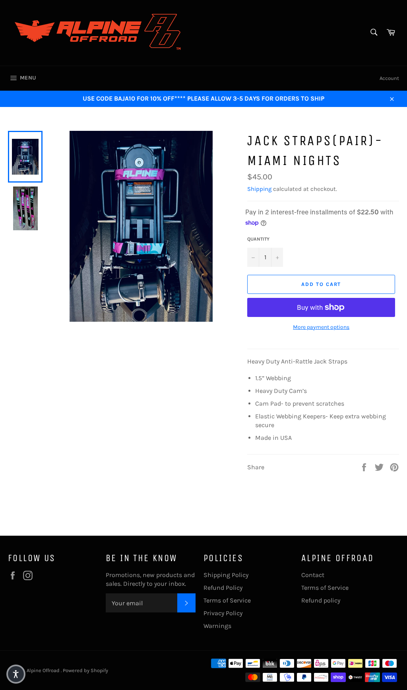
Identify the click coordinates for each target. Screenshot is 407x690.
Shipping (259, 188)
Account (389, 78)
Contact (312, 575)
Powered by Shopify (85, 670)
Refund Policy (223, 587)
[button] (15, 674)
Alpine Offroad (44, 670)
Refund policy (320, 600)
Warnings (217, 626)
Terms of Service (227, 600)
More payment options (321, 327)
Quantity (258, 239)
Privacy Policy (223, 613)
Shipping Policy (226, 575)
